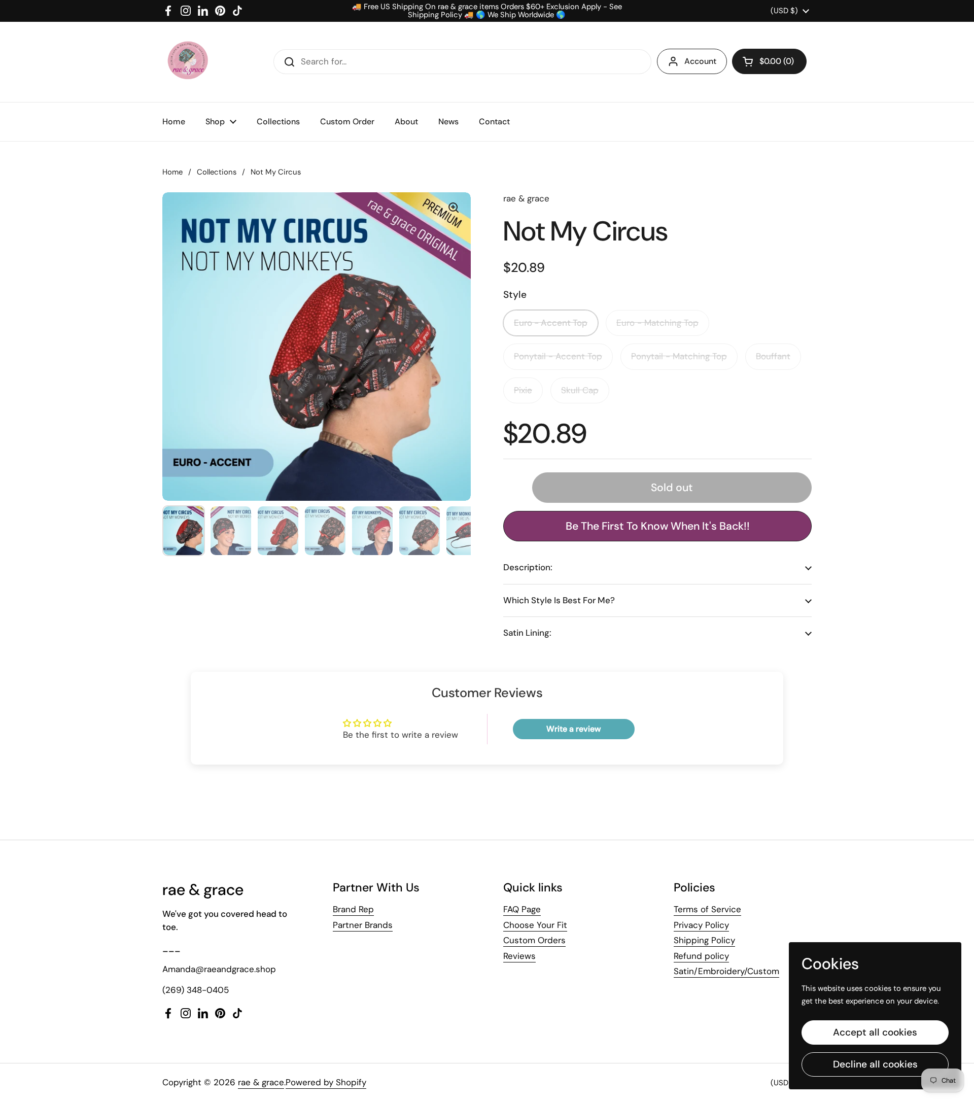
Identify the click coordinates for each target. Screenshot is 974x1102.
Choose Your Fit (535, 925)
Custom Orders (534, 940)
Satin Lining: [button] (527, 632)
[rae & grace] (187, 62)
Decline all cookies (875, 1064)
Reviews (519, 955)
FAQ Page (522, 909)
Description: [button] (527, 567)
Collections (216, 172)
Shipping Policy (704, 940)
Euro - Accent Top (550, 322)
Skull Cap (580, 390)
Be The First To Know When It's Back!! (658, 526)
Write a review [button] (573, 729)
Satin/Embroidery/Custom (726, 971)
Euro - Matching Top (657, 322)
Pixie (523, 390)
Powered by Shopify (326, 1082)
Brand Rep (353, 909)
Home (172, 172)
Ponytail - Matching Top (679, 356)
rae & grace (261, 1082)
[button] (769, 61)
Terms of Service (707, 909)
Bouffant (773, 356)
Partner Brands (363, 925)
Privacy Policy (701, 925)
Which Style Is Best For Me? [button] (559, 600)
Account (700, 61)
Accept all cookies (875, 1032)
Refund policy (701, 955)
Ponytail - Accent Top (558, 356)
